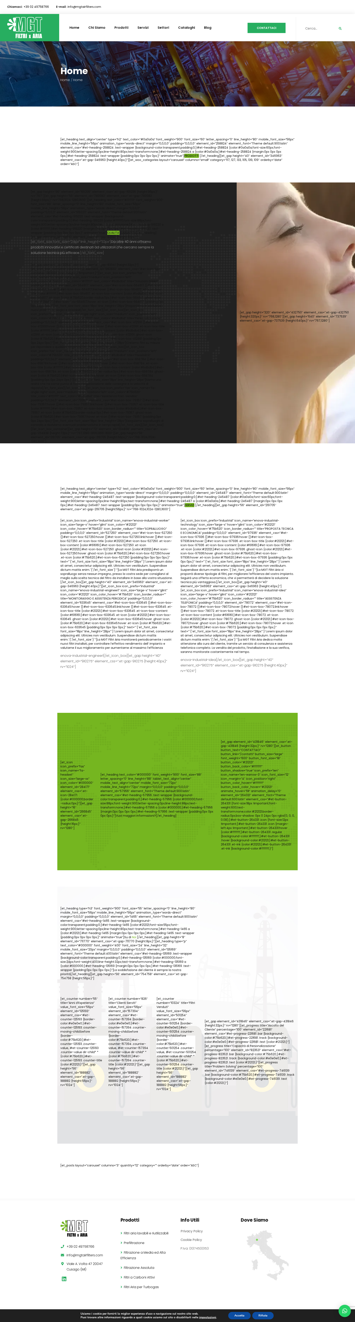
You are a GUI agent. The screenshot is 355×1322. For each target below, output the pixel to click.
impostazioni (207, 1317)
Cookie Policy (191, 1239)
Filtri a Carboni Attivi (139, 1277)
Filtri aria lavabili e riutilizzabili (146, 1233)
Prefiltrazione (134, 1243)
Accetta (239, 1315)
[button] (345, 1311)
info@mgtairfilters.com (84, 7)
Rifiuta (262, 1315)
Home (74, 27)
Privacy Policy (192, 1231)
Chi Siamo (96, 27)
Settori (163, 27)
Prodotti (121, 27)
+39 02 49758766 (36, 7)
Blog (207, 27)
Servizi (143, 27)
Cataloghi (186, 27)
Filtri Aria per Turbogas (141, 1287)
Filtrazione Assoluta (139, 1267)
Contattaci (266, 28)
